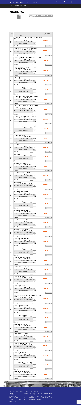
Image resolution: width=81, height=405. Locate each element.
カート (68, 1)
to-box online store (16, 2)
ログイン (59, 1)
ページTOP (40, 384)
